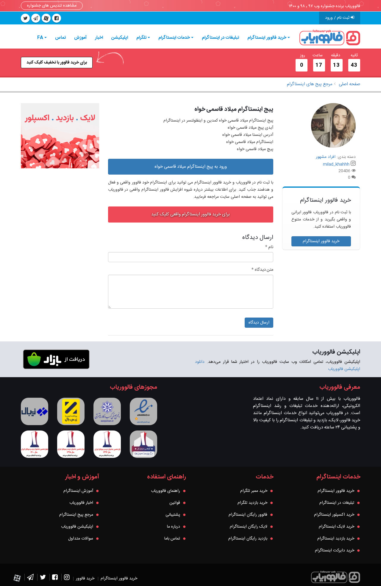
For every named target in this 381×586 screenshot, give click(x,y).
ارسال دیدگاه (259, 322)
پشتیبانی (172, 514)
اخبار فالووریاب (81, 502)
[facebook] (56, 18)
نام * (269, 247)
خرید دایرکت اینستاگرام (334, 550)
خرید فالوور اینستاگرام (266, 37)
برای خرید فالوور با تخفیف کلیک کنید (56, 62)
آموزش (80, 37)
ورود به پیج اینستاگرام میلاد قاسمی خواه (190, 166)
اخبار (99, 37)
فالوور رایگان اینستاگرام (248, 514)
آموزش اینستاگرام (78, 491)
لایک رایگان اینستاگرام (248, 526)
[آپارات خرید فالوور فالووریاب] (46, 18)
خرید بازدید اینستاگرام (335, 538)
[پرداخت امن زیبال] (34, 411)
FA (40, 37)
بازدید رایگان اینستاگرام (247, 538)
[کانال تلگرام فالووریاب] (30, 578)
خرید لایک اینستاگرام (336, 526)
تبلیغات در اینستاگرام (220, 37)
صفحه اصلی (349, 84)
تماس (60, 37)
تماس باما (172, 538)
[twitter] (25, 18)
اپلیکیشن (119, 37)
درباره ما (173, 526)
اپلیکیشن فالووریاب (77, 526)
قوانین (174, 502)
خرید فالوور (85, 578)
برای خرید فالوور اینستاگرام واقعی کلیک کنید (190, 214)
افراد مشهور (325, 157)
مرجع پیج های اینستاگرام (309, 84)
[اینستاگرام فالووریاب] (67, 578)
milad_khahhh (336, 164)
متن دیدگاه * (262, 270)
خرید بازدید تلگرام (252, 502)
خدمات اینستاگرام (174, 37)
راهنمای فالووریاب (165, 491)
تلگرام (141, 37)
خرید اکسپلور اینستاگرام (334, 514)
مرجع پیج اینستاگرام (76, 514)
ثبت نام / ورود (338, 17)
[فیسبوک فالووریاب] (55, 578)
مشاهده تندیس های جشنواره (51, 5)
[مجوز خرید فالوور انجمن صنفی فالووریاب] (107, 411)
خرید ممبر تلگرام (253, 491)
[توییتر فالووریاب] (43, 578)
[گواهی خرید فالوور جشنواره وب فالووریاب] (143, 444)
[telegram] (35, 18)
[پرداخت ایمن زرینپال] (71, 411)
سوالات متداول (80, 538)
